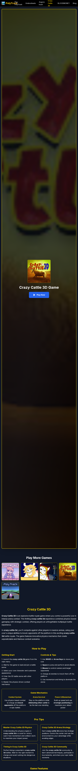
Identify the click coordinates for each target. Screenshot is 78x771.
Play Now (41, 295)
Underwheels (30, 3)
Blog (74, 3)
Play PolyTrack (18, 3)
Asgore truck (42, 3)
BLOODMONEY (64, 3)
